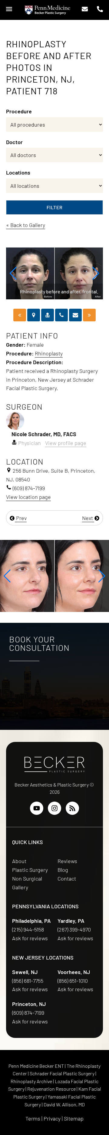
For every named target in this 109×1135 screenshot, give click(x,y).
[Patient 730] (89, 315)
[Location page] (33, 315)
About (19, 861)
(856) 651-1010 (73, 980)
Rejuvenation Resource (52, 1089)
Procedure (19, 111)
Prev (21, 518)
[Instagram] (54, 808)
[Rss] (72, 808)
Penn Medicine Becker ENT (36, 1066)
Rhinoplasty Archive (32, 1081)
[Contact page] (75, 315)
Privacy (52, 1118)
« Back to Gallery (25, 225)
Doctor (14, 142)
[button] (13, 273)
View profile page (65, 443)
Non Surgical (27, 878)
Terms (32, 1118)
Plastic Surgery (30, 869)
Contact (67, 878)
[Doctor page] (47, 315)
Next (88, 518)
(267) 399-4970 (75, 929)
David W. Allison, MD (64, 1104)
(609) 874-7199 (28, 1012)
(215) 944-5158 (28, 929)
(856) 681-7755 (28, 980)
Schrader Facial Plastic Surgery (62, 1073)
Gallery (20, 887)
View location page (28, 496)
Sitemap (74, 1118)
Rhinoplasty (49, 353)
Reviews (67, 861)
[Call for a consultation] (61, 315)
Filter (55, 207)
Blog (63, 869)
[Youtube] (36, 808)
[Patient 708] (19, 315)
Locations (18, 172)
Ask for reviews (30, 938)
